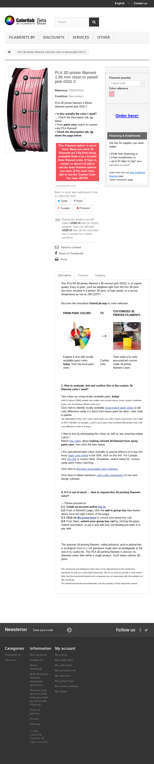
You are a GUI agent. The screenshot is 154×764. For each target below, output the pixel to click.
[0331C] (111, 94)
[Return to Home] (9, 52)
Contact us (140, 3)
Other (103, 37)
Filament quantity (120, 77)
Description (64, 275)
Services (81, 37)
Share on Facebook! (71, 253)
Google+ (65, 208)
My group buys (64, 681)
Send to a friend (71, 247)
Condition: (61, 96)
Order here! (127, 115)
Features (83, 275)
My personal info (65, 670)
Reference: (61, 90)
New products (38, 654)
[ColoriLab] (27, 20)
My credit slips (64, 660)
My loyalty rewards (66, 686)
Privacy (34, 718)
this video (75, 440)
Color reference (119, 88)
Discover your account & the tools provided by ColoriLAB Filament (39, 697)
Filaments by (22, 37)
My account (65, 648)
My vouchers (63, 675)
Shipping (100, 275)
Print (64, 259)
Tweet (64, 200)
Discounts (53, 37)
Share (79, 200)
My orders (61, 654)
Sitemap (35, 724)
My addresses (63, 665)
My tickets (61, 691)
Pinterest (84, 208)
